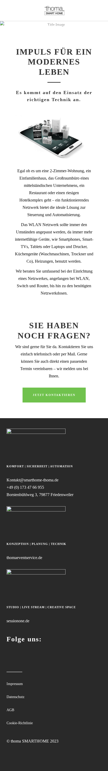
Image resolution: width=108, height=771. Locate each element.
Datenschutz (15, 697)
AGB (10, 710)
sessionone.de (18, 621)
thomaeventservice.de (24, 557)
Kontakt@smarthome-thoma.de (32, 480)
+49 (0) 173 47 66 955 (25, 487)
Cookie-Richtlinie (20, 723)
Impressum (15, 684)
